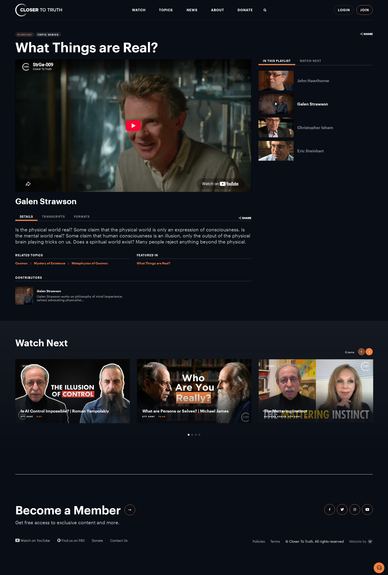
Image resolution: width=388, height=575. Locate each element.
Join (364, 10)
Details (26, 216)
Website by (357, 541)
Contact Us (119, 540)
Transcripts (53, 216)
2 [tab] (192, 435)
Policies (259, 541)
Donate (245, 10)
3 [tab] (196, 435)
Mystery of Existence (49, 263)
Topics (166, 10)
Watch (139, 10)
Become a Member (68, 510)
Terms (275, 541)
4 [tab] (199, 435)
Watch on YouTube (35, 540)
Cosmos (21, 263)
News (192, 10)
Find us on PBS (73, 540)
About (217, 10)
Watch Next (310, 61)
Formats (82, 216)
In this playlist (277, 61)
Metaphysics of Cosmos (90, 263)
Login (344, 10)
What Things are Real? (153, 263)
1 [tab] (189, 435)
